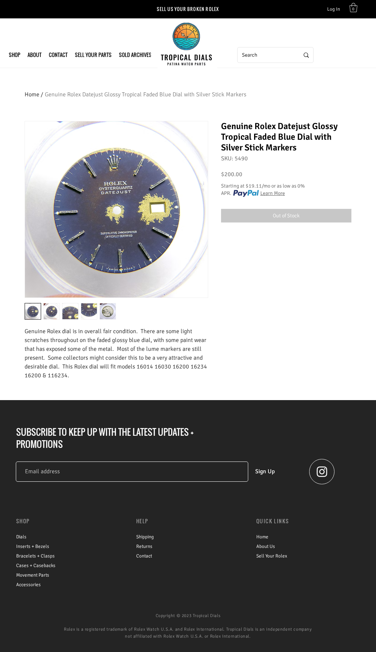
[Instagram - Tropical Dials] (322, 471)
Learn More (272, 193)
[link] (353, 7)
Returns (144, 546)
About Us (265, 546)
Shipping (145, 537)
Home (32, 94)
